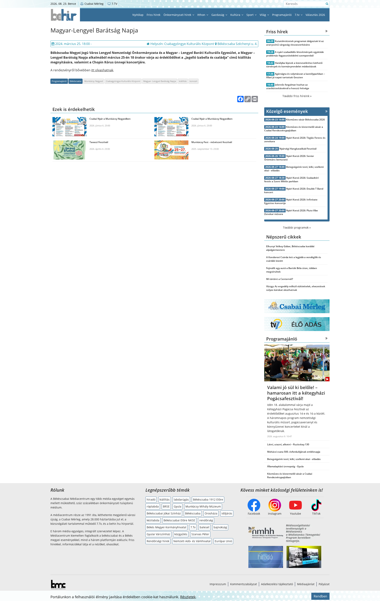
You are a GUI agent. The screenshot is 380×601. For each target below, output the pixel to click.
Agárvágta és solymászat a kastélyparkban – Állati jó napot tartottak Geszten (295, 75)
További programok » (297, 227)
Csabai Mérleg (94, 4)
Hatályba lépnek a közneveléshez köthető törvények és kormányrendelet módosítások (294, 64)
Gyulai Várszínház (158, 534)
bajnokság (220, 527)
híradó (151, 499)
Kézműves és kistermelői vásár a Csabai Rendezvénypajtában (293, 128)
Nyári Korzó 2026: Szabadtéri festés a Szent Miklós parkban (291, 179)
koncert (193, 81)
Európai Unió (223, 541)
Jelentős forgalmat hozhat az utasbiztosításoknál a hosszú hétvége (287, 86)
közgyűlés (180, 534)
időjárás (226, 513)
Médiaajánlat (305, 584)
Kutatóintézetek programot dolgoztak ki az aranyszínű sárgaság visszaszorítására (295, 42)
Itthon (201, 15)
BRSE (166, 506)
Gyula (177, 506)
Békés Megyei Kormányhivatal (166, 527)
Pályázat (324, 584)
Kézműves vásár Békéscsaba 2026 (305, 119)
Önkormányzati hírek (177, 15)
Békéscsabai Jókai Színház (164, 513)
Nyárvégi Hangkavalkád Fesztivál (297, 148)
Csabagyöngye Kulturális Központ (123, 81)
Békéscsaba (75, 81)
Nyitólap (137, 15)
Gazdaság (218, 15)
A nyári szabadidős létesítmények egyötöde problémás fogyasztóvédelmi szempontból (295, 53)
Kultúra (235, 15)
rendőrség (206, 520)
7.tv (297, 15)
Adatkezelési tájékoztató (277, 584)
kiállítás (183, 81)
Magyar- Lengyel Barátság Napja (159, 81)
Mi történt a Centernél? (279, 279)
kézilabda (153, 520)
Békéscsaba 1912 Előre (208, 499)
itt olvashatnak (102, 70)
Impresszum (218, 584)
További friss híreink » (297, 96)
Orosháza (211, 513)
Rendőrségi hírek (158, 541)
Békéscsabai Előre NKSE (179, 520)
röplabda (153, 506)
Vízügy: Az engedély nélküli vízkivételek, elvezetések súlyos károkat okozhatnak (295, 288)
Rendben (320, 596)
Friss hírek (153, 15)
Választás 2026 (315, 15)
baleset (204, 527)
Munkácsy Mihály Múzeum (203, 506)
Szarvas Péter (200, 534)
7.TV (114, 4)
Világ (263, 15)
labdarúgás (181, 499)
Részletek (188, 596)
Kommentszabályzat (243, 584)
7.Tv (193, 527)
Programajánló (282, 15)
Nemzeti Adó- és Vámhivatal (192, 541)
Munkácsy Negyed (93, 81)
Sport (250, 15)
